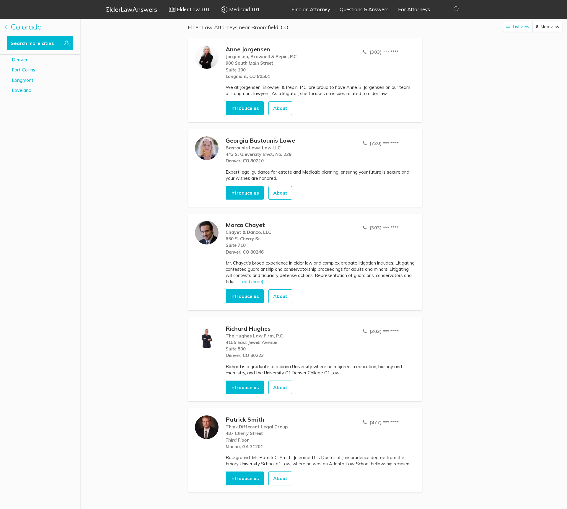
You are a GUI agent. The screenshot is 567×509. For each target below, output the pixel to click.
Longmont (22, 80)
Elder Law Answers (131, 9)
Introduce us (244, 108)
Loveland (21, 90)
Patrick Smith (245, 419)
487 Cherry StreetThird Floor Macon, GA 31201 (244, 439)
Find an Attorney (310, 9)
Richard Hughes (248, 328)
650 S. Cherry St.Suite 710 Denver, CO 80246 (245, 245)
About (280, 108)
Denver (19, 60)
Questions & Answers (364, 9)
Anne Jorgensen (248, 49)
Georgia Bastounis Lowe (260, 140)
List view (520, 26)
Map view (549, 26)
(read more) (251, 281)
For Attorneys (414, 9)
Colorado (25, 27)
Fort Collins (23, 70)
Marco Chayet (245, 225)
